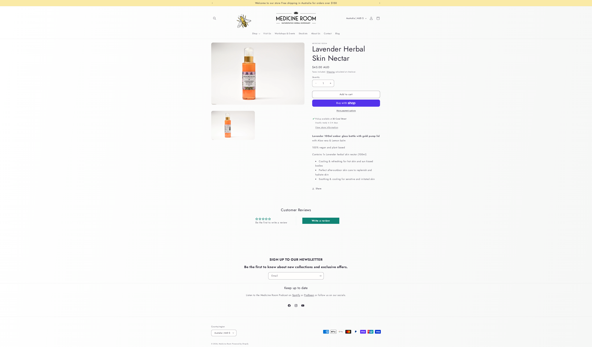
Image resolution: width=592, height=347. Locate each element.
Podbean (309, 295)
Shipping (331, 71)
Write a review (321, 220)
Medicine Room (225, 343)
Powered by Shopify (240, 343)
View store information (326, 127)
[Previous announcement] (212, 3)
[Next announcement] (379, 3)
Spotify (296, 295)
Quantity (316, 77)
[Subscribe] (320, 275)
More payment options (346, 110)
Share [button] (318, 188)
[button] (214, 18)
